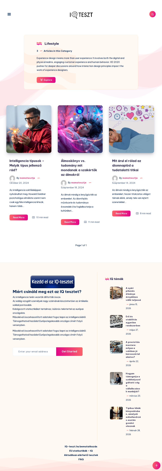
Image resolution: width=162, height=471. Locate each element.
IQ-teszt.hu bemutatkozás (81, 446)
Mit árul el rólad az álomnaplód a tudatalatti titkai (126, 165)
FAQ (81, 459)
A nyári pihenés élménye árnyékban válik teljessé (133, 294)
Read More (20, 218)
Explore (47, 80)
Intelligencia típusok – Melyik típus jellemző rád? (26, 165)
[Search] (152, 14)
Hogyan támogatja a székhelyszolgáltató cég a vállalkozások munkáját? (133, 382)
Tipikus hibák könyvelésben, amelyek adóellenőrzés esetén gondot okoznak (133, 417)
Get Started (69, 351)
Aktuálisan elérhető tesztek (81, 455)
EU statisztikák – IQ (81, 450)
